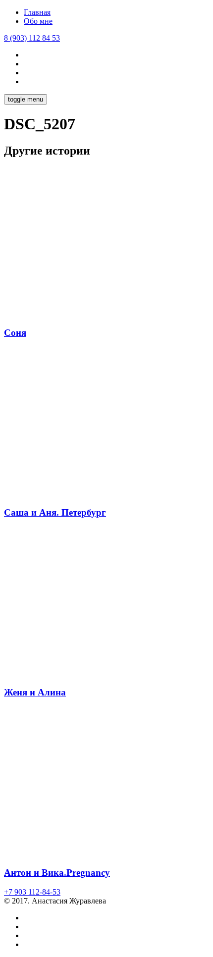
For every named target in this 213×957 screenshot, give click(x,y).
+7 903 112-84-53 (32, 892)
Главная (37, 12)
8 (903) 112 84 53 (32, 38)
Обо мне (38, 21)
